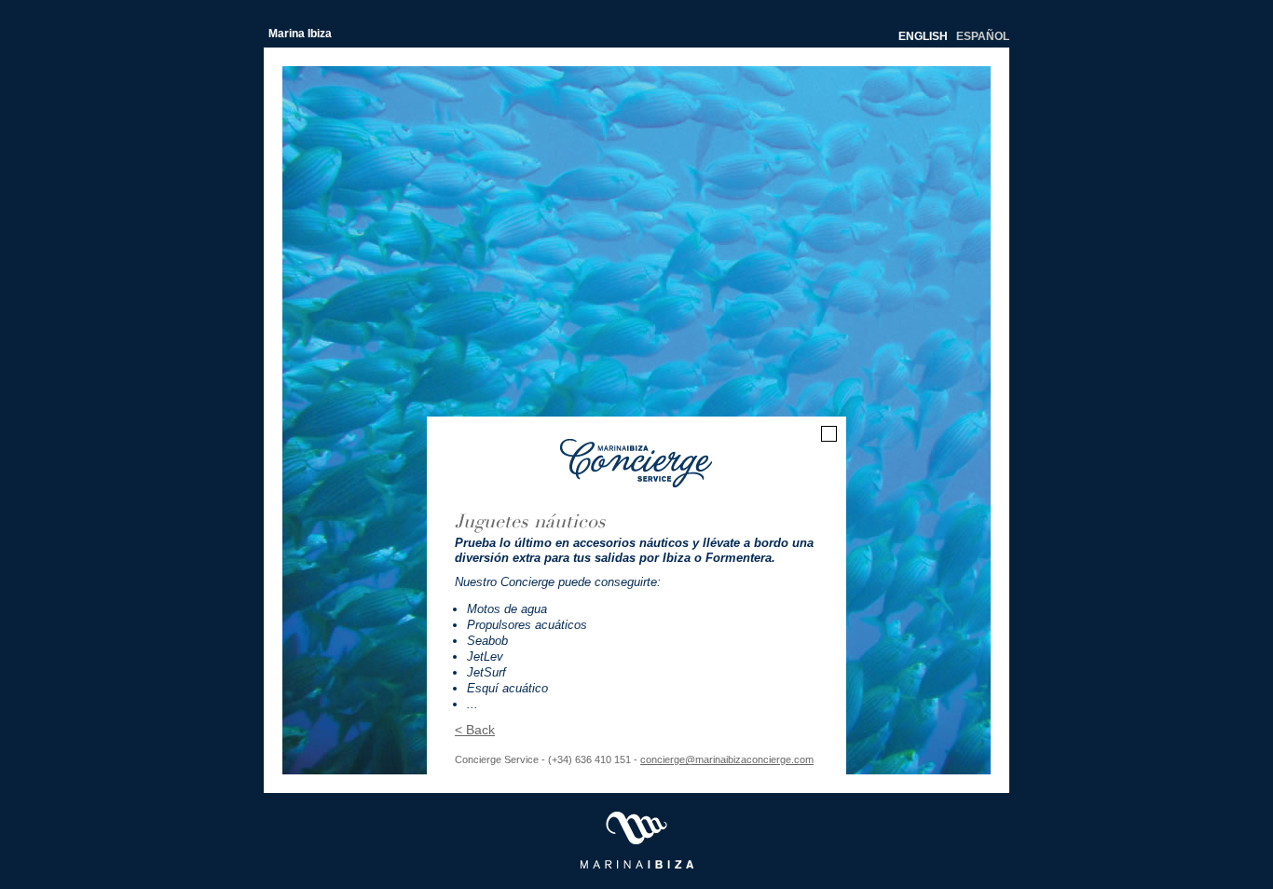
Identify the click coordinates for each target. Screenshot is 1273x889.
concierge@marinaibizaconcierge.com (727, 759)
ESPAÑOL (982, 36)
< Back (475, 729)
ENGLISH (923, 36)
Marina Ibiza (300, 33)
